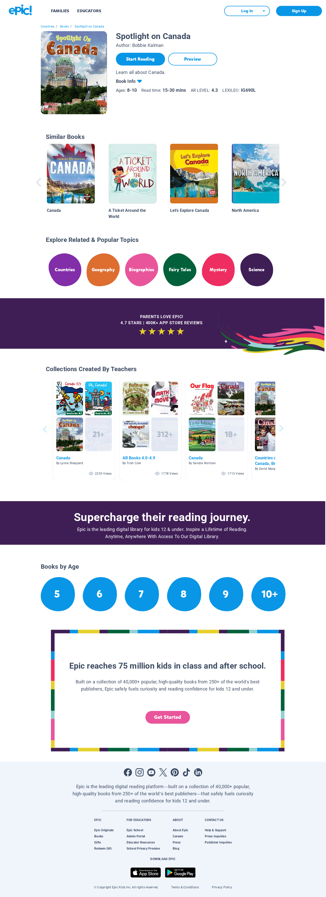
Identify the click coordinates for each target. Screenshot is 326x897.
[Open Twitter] (163, 772)
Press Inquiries (215, 836)
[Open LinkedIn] (198, 772)
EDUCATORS (89, 11)
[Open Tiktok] (186, 772)
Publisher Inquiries (218, 842)
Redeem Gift (103, 848)
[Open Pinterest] (175, 772)
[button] (84, 429)
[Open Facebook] (128, 772)
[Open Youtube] (151, 772)
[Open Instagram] (139, 772)
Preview (192, 59)
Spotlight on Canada (89, 26)
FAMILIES (60, 11)
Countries (48, 26)
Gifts (97, 842)
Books (64, 26)
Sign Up (299, 11)
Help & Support (215, 830)
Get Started (167, 717)
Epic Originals (104, 830)
